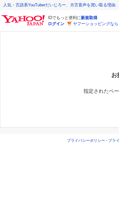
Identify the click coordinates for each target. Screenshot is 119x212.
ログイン (56, 23)
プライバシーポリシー (86, 140)
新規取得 (89, 17)
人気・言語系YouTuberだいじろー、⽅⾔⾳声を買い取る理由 (59, 5)
